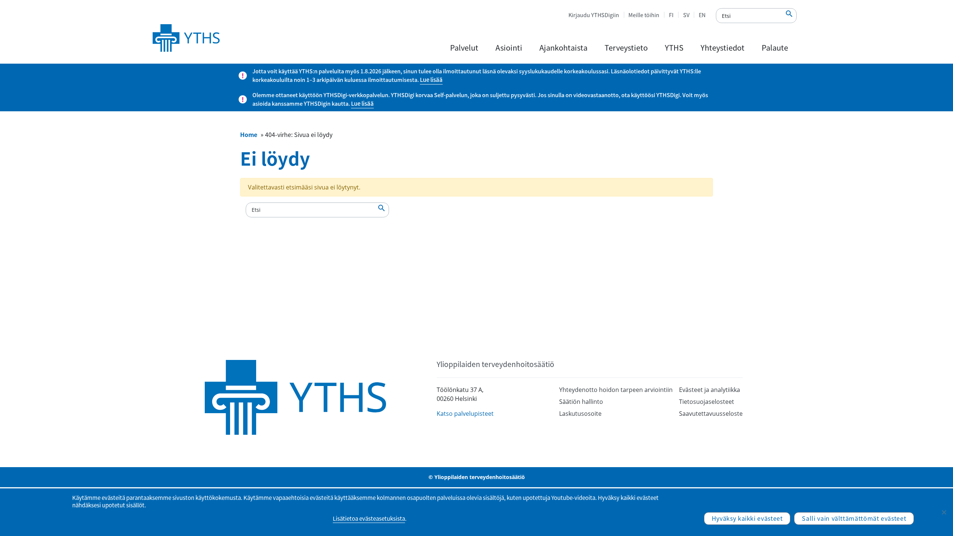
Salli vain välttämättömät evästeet (854, 518)
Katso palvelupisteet (465, 413)
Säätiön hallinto (581, 402)
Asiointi (508, 47)
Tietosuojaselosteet (706, 402)
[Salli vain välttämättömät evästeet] (943, 512)
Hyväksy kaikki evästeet (747, 518)
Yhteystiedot (723, 47)
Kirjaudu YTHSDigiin (593, 15)
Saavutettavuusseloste (711, 413)
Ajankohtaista (563, 47)
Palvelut (464, 47)
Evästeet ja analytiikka (709, 390)
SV (686, 15)
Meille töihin (643, 15)
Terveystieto (626, 47)
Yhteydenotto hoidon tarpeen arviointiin (616, 390)
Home (248, 134)
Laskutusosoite (580, 413)
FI (671, 15)
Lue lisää (431, 80)
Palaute (775, 47)
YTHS (674, 47)
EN (702, 15)
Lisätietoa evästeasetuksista (369, 518)
